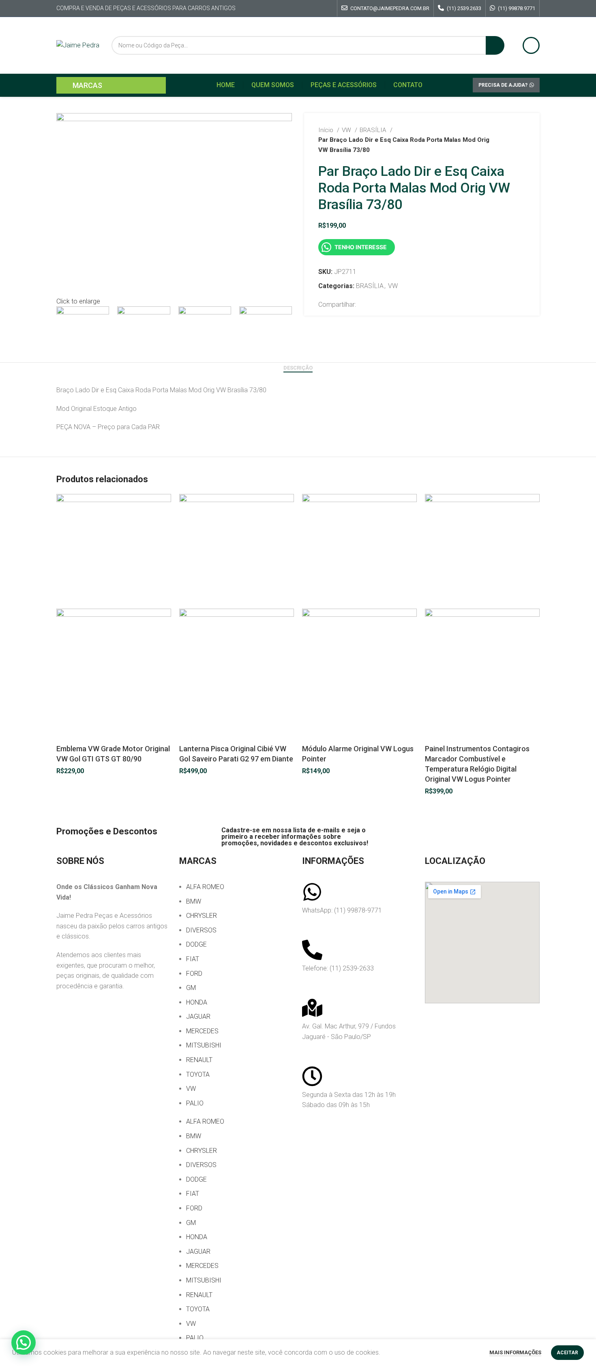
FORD (194, 973)
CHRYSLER (201, 915)
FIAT (192, 959)
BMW (193, 901)
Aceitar (567, 1352)
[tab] (298, 368)
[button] (23, 1342)
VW (347, 130)
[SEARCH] (495, 45)
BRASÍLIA (374, 130)
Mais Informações (515, 1352)
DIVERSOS (201, 930)
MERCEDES (202, 1031)
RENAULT (199, 1060)
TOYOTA (198, 1074)
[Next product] (521, 140)
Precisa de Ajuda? (502, 85)
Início (326, 130)
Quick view (66, 733)
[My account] (531, 45)
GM (191, 988)
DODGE (196, 944)
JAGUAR (198, 1016)
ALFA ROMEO (205, 887)
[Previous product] (505, 140)
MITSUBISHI (203, 1045)
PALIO (195, 1103)
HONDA (196, 1002)
